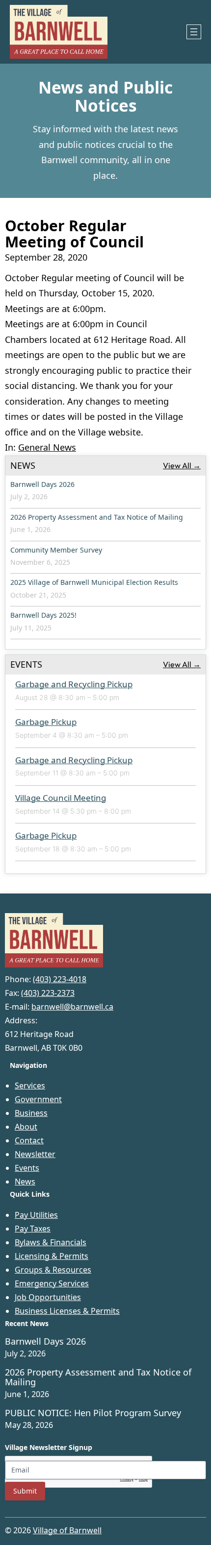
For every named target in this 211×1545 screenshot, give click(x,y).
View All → (182, 465)
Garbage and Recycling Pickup (73, 684)
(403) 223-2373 (48, 993)
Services (30, 1085)
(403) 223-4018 (59, 979)
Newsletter (35, 1154)
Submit (25, 1491)
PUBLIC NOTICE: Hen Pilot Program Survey (93, 1413)
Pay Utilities (36, 1214)
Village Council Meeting (60, 797)
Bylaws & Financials (50, 1242)
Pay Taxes (33, 1228)
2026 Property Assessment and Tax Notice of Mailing (96, 517)
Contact (29, 1140)
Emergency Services (52, 1283)
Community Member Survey (56, 550)
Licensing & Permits (51, 1256)
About (26, 1126)
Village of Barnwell (67, 1530)
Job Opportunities (48, 1297)
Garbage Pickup (46, 721)
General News (47, 447)
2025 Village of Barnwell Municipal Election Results (94, 582)
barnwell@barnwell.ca (72, 1006)
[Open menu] (193, 31)
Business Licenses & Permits (67, 1310)
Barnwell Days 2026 (42, 484)
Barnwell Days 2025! (43, 615)
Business (31, 1113)
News (25, 1181)
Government (38, 1099)
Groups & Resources (53, 1269)
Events (27, 1167)
